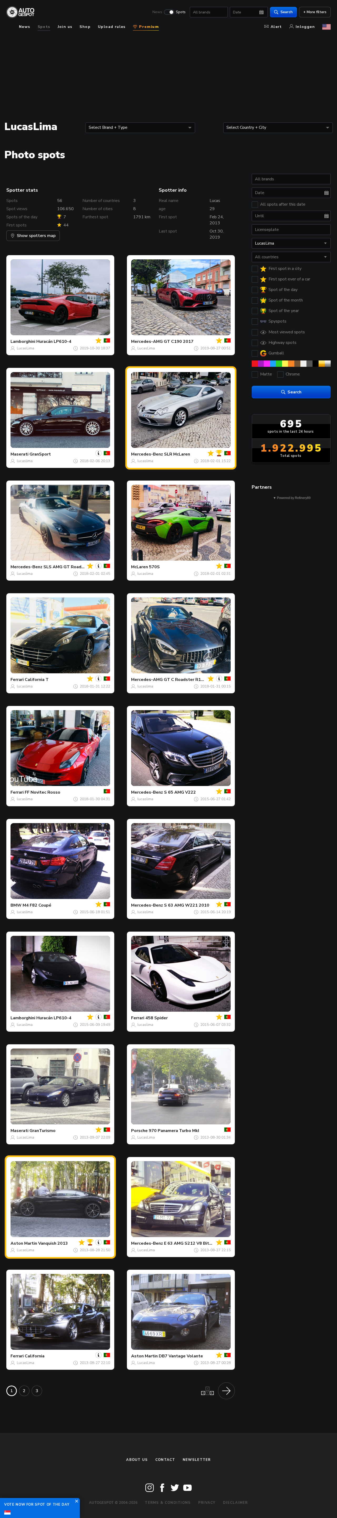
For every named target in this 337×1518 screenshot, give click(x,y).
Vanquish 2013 (53, 1243)
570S (154, 567)
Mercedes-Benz (147, 454)
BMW (16, 905)
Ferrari (17, 680)
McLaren (139, 567)
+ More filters (314, 11)
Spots (181, 12)
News (157, 12)
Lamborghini (23, 341)
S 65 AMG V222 (180, 792)
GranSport (40, 454)
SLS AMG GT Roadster (66, 567)
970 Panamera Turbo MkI (174, 1131)
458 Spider (156, 1018)
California (34, 1356)
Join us (65, 26)
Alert (276, 26)
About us (137, 1459)
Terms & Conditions (168, 1502)
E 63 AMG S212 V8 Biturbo (191, 1243)
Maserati (19, 454)
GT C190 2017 (179, 341)
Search (286, 11)
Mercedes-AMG (147, 341)
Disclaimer (235, 1502)
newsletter (197, 1459)
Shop (85, 26)
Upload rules (112, 26)
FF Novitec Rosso (42, 792)
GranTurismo (42, 1131)
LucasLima (25, 348)
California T (37, 680)
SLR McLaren (177, 454)
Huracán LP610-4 (53, 341)
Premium (148, 26)
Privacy (207, 1502)
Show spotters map (36, 236)
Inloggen (305, 26)
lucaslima (25, 460)
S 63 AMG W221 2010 (186, 905)
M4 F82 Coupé (37, 905)
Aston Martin (24, 1243)
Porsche (139, 1131)
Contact (165, 1459)
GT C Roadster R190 (185, 680)
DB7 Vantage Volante (181, 1356)
